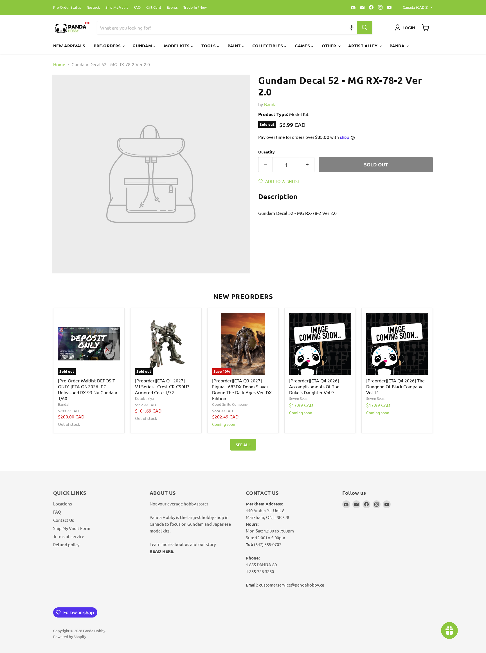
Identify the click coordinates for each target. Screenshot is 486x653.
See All (243, 444)
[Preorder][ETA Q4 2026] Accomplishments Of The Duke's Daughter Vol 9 (314, 386)
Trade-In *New (195, 7)
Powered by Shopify (69, 636)
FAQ (137, 7)
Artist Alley (363, 45)
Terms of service (68, 536)
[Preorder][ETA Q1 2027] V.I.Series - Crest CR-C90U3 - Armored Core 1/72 (163, 386)
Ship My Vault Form (71, 528)
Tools (209, 45)
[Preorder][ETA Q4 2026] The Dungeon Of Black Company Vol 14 (395, 386)
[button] (351, 27)
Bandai (271, 104)
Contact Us (63, 520)
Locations (62, 503)
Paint (235, 45)
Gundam (142, 45)
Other (330, 45)
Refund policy (66, 544)
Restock (93, 7)
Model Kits (177, 45)
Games (303, 45)
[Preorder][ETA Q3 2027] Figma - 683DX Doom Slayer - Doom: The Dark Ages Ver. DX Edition (242, 389)
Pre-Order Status (67, 7)
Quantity (266, 152)
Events (172, 7)
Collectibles (268, 45)
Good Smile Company (230, 404)
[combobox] (220, 27)
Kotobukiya (144, 398)
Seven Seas (298, 398)
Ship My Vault (116, 7)
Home (59, 64)
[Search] (364, 27)
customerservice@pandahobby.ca (291, 584)
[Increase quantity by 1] (307, 164)
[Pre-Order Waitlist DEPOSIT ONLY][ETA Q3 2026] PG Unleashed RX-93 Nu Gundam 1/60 (87, 389)
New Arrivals (69, 45)
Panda (398, 45)
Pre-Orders (108, 45)
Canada (415, 7)
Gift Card (153, 7)
